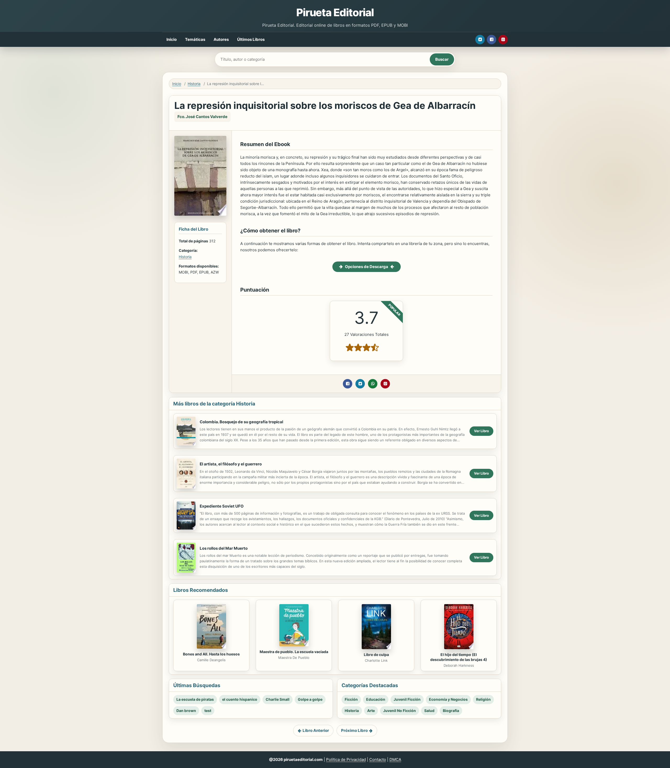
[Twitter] (480, 39)
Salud (429, 710)
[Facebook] (491, 39)
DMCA (395, 759)
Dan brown (186, 710)
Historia (194, 83)
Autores (221, 39)
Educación (375, 699)
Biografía (451, 710)
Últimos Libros (251, 39)
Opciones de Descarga (366, 266)
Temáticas (195, 39)
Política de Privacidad (346, 759)
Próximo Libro (354, 730)
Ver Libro (481, 431)
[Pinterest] (503, 39)
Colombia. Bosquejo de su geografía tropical (241, 421)
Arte (371, 710)
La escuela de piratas (195, 699)
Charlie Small (277, 699)
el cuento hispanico (239, 699)
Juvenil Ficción (407, 699)
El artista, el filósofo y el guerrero (231, 463)
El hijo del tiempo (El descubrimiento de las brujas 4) (458, 657)
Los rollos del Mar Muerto (224, 548)
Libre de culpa (376, 654)
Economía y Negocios (448, 699)
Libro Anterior (316, 730)
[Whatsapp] (372, 383)
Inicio (171, 39)
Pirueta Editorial (335, 12)
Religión (483, 699)
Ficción (351, 699)
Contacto (377, 759)
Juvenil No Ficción (399, 710)
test (207, 710)
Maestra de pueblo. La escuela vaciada (294, 651)
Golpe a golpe (310, 699)
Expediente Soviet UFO (222, 506)
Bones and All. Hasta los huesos (211, 654)
